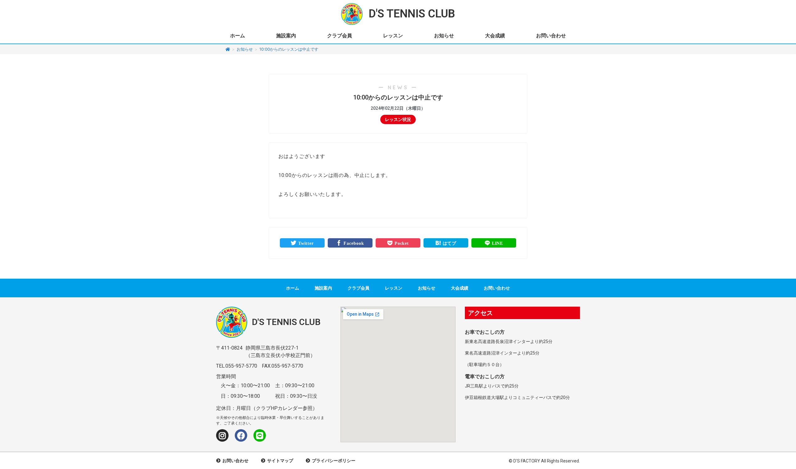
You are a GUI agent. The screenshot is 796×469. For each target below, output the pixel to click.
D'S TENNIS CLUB (412, 13)
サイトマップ (279, 460)
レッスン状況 (398, 119)
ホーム (237, 36)
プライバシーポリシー (332, 460)
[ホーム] (227, 49)
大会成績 (495, 36)
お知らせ (444, 36)
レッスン (393, 36)
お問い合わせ (551, 36)
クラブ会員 (339, 36)
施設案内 (286, 36)
